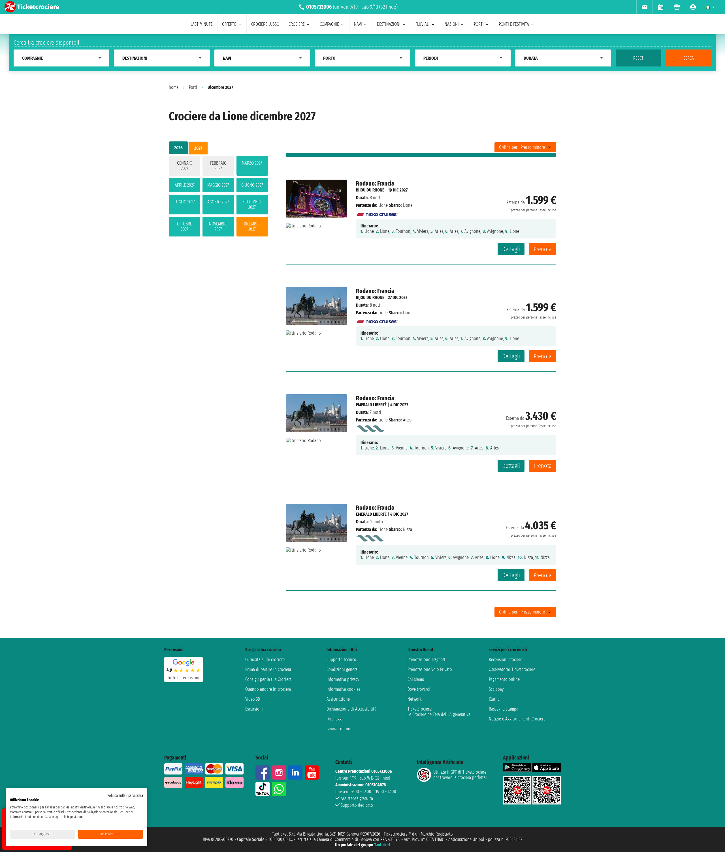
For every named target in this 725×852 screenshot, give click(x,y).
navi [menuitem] (358, 24)
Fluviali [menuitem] (422, 24)
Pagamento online (504, 679)
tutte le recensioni (183, 677)
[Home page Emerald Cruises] (370, 427)
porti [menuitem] (479, 24)
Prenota (543, 249)
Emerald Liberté (371, 404)
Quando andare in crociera (268, 689)
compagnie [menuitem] (329, 24)
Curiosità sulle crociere (265, 659)
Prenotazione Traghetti (427, 659)
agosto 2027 (218, 202)
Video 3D (252, 699)
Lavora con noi (339, 728)
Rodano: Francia (375, 183)
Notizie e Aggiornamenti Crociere (517, 719)
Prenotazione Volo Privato (430, 669)
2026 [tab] (178, 147)
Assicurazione (338, 699)
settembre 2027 (252, 204)
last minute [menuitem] (202, 24)
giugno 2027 (252, 185)
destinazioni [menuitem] (388, 24)
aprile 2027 (185, 185)
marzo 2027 (252, 163)
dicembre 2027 (252, 226)
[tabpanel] (218, 197)
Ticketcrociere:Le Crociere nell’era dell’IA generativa (439, 711)
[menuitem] (644, 7)
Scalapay (496, 689)
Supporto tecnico (341, 659)
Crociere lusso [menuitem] (265, 24)
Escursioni (254, 709)
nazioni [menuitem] (452, 24)
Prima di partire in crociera (268, 669)
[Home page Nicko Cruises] (377, 213)
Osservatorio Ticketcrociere (512, 669)
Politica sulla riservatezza (125, 795)
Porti (193, 87)
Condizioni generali (343, 669)
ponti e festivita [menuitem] (514, 24)
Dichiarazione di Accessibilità (351, 709)
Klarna (494, 699)
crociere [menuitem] (297, 24)
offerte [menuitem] (229, 24)
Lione (383, 205)
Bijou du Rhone (370, 190)
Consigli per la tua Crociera (268, 679)
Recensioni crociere (505, 659)
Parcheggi (335, 719)
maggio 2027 (218, 185)
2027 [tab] (198, 148)
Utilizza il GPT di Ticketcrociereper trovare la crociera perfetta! (460, 774)
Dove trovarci (419, 689)
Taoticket (382, 844)
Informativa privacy (343, 679)
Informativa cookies (343, 689)
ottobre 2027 (184, 226)
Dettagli (511, 249)
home (173, 87)
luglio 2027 (184, 202)
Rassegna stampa (503, 709)
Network (415, 699)
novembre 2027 (218, 226)
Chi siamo (416, 679)
